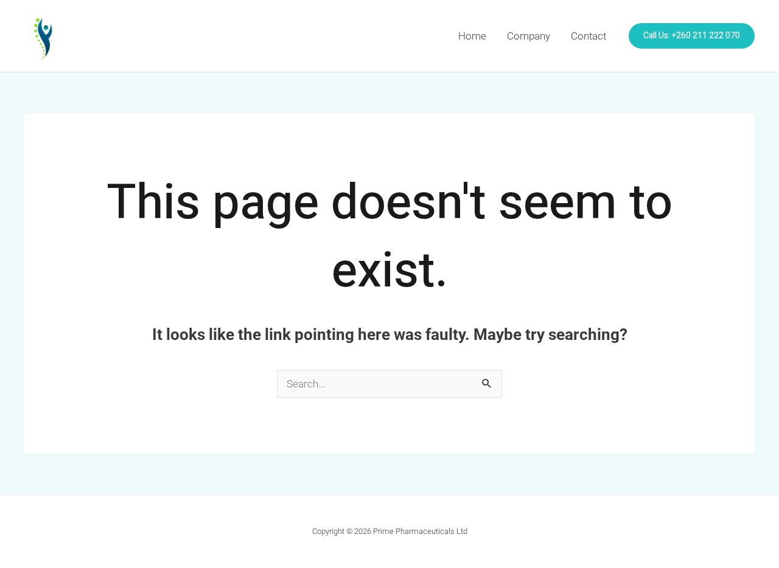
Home (472, 36)
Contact (588, 36)
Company (528, 36)
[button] (692, 36)
